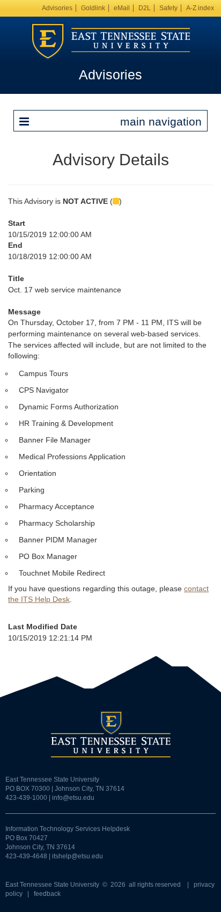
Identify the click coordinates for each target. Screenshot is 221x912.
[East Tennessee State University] (110, 41)
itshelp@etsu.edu (77, 856)
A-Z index (200, 8)
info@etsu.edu (73, 797)
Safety (168, 8)
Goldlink (93, 8)
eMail (122, 8)
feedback (47, 894)
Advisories (57, 8)
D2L (144, 8)
